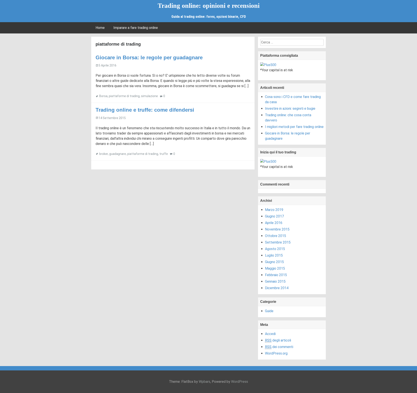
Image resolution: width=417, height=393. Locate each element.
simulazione (149, 96)
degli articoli (278, 340)
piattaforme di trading (124, 96)
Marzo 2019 (274, 210)
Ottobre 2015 (275, 236)
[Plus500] (268, 65)
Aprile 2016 (273, 223)
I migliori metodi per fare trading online (294, 127)
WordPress (239, 382)
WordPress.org (276, 353)
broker (103, 154)
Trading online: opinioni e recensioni (209, 5)
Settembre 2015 (278, 242)
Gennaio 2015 (275, 281)
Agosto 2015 (275, 249)
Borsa (103, 96)
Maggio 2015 (275, 268)
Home (100, 28)
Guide (269, 311)
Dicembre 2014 (276, 288)
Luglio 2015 (274, 255)
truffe (163, 154)
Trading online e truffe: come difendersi (145, 110)
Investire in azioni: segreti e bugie (290, 108)
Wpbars (204, 382)
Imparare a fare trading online (135, 28)
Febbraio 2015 (276, 275)
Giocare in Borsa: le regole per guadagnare (149, 57)
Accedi (270, 334)
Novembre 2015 (277, 229)
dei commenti (279, 347)
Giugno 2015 (274, 262)
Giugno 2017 (274, 216)
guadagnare (117, 154)
